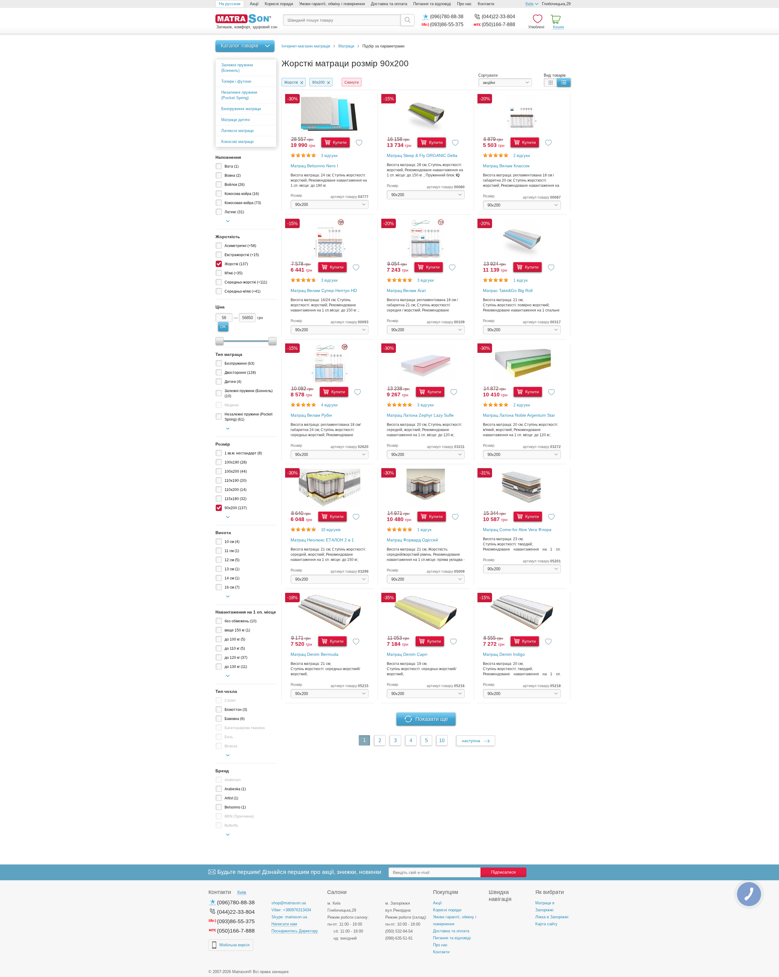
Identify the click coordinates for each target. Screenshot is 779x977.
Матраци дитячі (235, 119)
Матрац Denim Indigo (504, 654)
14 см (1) (232, 578)
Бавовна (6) (235, 719)
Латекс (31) (234, 212)
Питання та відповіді (432, 4)
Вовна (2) (233, 175)
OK (223, 327)
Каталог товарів (239, 46)
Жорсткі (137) (236, 264)
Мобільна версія (234, 945)
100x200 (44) (236, 471)
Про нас (464, 4)
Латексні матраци (237, 130)
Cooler (230, 700)
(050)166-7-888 (498, 24)
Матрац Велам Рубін (311, 415)
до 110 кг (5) (235, 648)
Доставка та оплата (389, 4)
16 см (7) (232, 587)
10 (442, 740)
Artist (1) (231, 798)
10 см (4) (232, 542)
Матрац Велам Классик (506, 165)
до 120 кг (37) (236, 657)
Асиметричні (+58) (240, 246)
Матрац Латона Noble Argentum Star (519, 415)
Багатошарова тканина (245, 728)
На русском (229, 4)
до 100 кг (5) (235, 639)
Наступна (471, 740)
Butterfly (231, 825)
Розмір (296, 195)
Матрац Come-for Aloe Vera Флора (517, 529)
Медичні (232, 405)
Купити (339, 142)
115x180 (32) (235, 499)
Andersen (233, 780)
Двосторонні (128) (240, 372)
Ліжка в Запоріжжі (551, 917)
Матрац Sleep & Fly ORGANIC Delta (422, 155)
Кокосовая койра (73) (243, 203)
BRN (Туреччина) (239, 816)
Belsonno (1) (235, 807)
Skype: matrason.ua (289, 917)
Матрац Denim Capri (407, 654)
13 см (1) (232, 569)
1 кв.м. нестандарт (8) (243, 453)
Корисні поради (279, 4)
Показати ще (431, 719)
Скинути (351, 82)
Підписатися (503, 872)
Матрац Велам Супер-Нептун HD (324, 290)
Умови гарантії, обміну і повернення (332, 4)
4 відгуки (329, 405)
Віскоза (231, 746)
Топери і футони (236, 81)
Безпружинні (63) (239, 363)
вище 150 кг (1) (237, 630)
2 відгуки (521, 155)
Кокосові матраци (237, 141)
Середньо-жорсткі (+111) (246, 282)
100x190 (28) (236, 462)
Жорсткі (291, 82)
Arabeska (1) (235, 789)
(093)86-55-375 (446, 24)
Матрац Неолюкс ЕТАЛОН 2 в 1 (322, 539)
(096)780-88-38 (446, 16)
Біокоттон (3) (236, 710)
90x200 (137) (236, 508)
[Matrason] (246, 19)
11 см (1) (232, 551)
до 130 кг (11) (236, 667)
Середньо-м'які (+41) (242, 291)
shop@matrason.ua (288, 903)
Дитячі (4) (233, 382)
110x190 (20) (235, 480)
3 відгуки (329, 155)
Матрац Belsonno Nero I (314, 165)
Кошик (558, 27)
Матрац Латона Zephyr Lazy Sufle (420, 415)
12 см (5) (232, 560)
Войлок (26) (235, 185)
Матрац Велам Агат (406, 290)
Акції (254, 4)
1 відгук (520, 280)
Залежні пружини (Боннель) (237, 68)
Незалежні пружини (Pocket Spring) (239, 95)
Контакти (486, 4)
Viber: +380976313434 (291, 910)
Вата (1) (232, 166)
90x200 (318, 82)
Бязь (229, 737)
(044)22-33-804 (498, 16)
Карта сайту (546, 924)
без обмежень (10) (241, 621)
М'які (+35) (234, 273)
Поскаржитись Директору (294, 931)
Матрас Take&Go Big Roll (508, 290)
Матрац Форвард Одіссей (412, 539)
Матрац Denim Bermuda (314, 654)
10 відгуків (331, 529)
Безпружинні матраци (241, 108)
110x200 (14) (235, 490)
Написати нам (284, 924)
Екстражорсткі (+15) (242, 255)
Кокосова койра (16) (242, 194)
